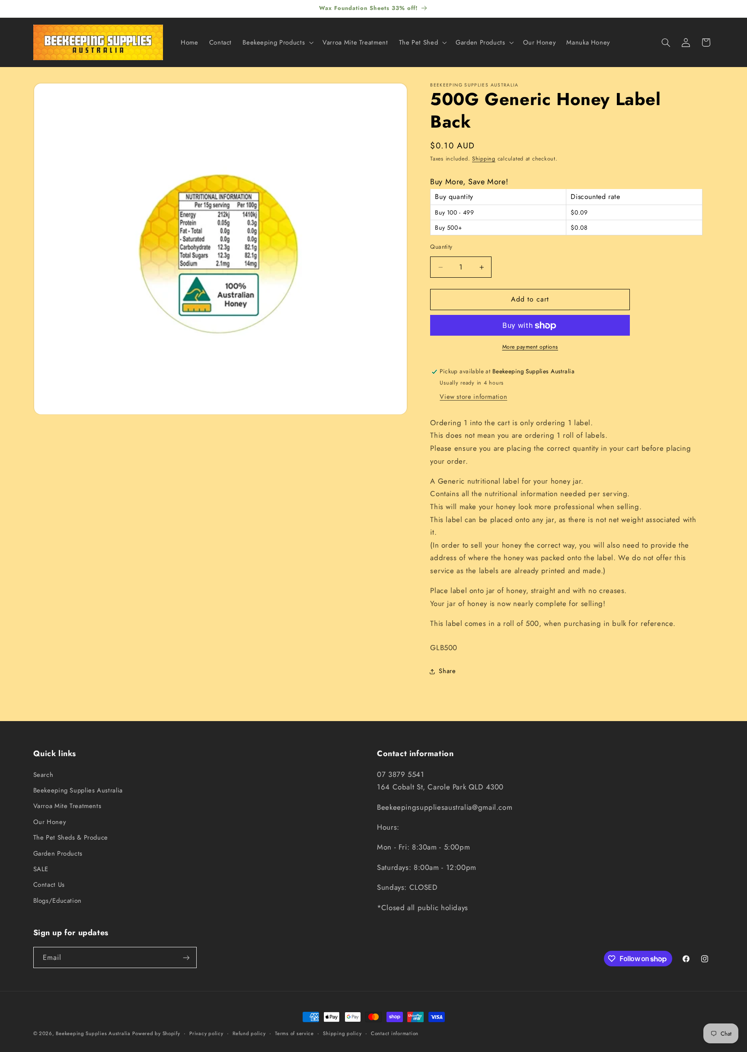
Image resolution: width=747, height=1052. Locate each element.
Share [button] (447, 671)
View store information (473, 397)
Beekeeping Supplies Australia (78, 790)
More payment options (530, 347)
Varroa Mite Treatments (67, 806)
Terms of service (294, 1033)
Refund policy (249, 1033)
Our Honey (49, 822)
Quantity (441, 247)
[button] (277, 42)
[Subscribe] (186, 957)
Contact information (394, 1033)
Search (43, 774)
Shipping (483, 159)
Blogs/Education (57, 900)
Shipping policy (342, 1033)
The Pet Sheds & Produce (71, 837)
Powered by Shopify (156, 1033)
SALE (41, 869)
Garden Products (58, 853)
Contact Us (49, 885)
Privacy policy (206, 1033)
